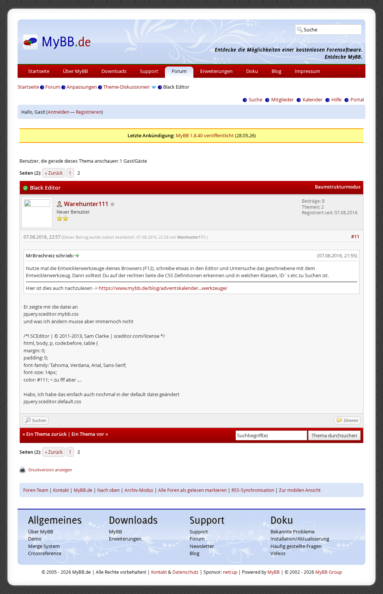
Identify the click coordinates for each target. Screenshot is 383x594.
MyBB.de (83, 490)
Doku (252, 71)
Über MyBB (75, 71)
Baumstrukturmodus (338, 187)
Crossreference (44, 553)
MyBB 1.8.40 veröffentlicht (205, 135)
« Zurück (53, 173)
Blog (276, 71)
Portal (357, 99)
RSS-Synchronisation (253, 490)
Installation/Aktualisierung (299, 538)
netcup (230, 572)
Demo (35, 538)
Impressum (307, 71)
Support (149, 71)
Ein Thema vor (87, 434)
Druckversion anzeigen (50, 469)
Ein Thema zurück (46, 434)
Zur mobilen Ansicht (300, 490)
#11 (355, 236)
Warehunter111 (191, 237)
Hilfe (336, 99)
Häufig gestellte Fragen (296, 546)
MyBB (115, 531)
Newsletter (202, 546)
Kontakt (61, 490)
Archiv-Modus (139, 490)
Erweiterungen (216, 71)
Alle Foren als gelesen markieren (192, 490)
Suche (255, 99)
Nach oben (108, 490)
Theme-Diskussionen (126, 86)
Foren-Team (35, 490)
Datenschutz (185, 572)
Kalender (312, 99)
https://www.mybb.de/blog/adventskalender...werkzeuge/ (163, 288)
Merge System (44, 546)
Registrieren (88, 112)
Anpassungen (82, 86)
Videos (277, 553)
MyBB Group (328, 572)
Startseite (38, 71)
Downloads (113, 71)
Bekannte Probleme (292, 531)
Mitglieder (282, 99)
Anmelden (58, 112)
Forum (179, 71)
